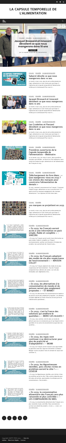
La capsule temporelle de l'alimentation (33, 11)
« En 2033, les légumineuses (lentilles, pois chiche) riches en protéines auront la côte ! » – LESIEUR (45, 368)
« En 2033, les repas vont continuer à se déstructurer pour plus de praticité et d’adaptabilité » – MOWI (45, 340)
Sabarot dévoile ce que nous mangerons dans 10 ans (43, 77)
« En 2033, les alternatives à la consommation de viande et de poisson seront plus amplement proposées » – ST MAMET (44, 287)
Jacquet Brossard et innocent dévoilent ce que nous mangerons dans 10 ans (33, 43)
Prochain (25, 418)
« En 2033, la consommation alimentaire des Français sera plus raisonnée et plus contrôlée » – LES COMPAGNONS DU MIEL (46, 395)
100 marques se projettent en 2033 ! (46, 206)
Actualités (29, 38)
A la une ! (22, 38)
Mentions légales (13, 440)
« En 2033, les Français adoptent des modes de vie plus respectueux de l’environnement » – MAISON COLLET (46, 259)
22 (19, 418)
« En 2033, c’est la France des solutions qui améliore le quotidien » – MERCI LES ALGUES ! (46, 313)
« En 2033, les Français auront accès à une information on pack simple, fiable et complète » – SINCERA (45, 232)
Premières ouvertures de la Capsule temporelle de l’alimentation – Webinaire (42, 152)
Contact (23, 440)
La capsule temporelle (39, 38)
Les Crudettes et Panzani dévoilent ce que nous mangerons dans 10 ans (46, 127)
